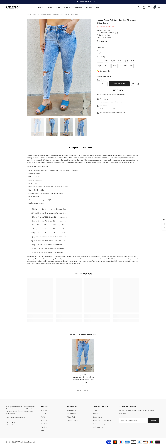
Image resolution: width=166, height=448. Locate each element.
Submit (154, 420)
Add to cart (119, 84)
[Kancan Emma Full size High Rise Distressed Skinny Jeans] (83, 355)
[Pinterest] (7, 422)
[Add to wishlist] (133, 84)
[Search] (139, 7)
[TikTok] (13, 422)
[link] (40, 317)
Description (73, 147)
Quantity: (100, 80)
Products (36, 14)
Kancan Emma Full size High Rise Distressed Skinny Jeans (83, 378)
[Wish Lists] (149, 7)
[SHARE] (137, 84)
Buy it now (118, 90)
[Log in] (144, 7)
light (83, 386)
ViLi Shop (106, 30)
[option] (59, 67)
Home (29, 14)
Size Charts (87, 147)
